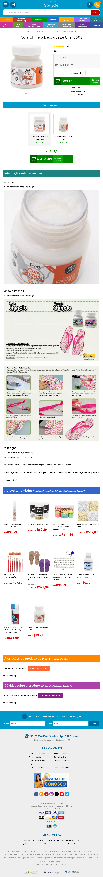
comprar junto (45, 159)
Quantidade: (73, 73)
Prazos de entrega (36, 767)
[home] (51, 7)
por (5, 533)
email (50, 723)
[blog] (41, 794)
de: (29, 584)
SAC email (72, 736)
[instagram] (51, 794)
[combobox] (51, 12)
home (28, 31)
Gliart (56, 51)
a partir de (32, 530)
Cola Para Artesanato (42, 31)
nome (6, 723)
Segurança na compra (61, 767)
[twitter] (67, 794)
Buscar (95, 12)
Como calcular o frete (37, 760)
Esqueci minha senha (37, 764)
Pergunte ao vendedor (50, 695)
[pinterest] (46, 794)
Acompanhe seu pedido (62, 753)
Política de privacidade (61, 760)
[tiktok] (57, 794)
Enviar (94, 723)
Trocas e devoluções (60, 764)
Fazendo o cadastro (36, 757)
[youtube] (62, 794)
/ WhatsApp (55, 736)
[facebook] (36, 794)
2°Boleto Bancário (59, 757)
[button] (26, 93)
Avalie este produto (38, 668)
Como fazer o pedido (37, 753)
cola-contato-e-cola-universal (65, 31)
